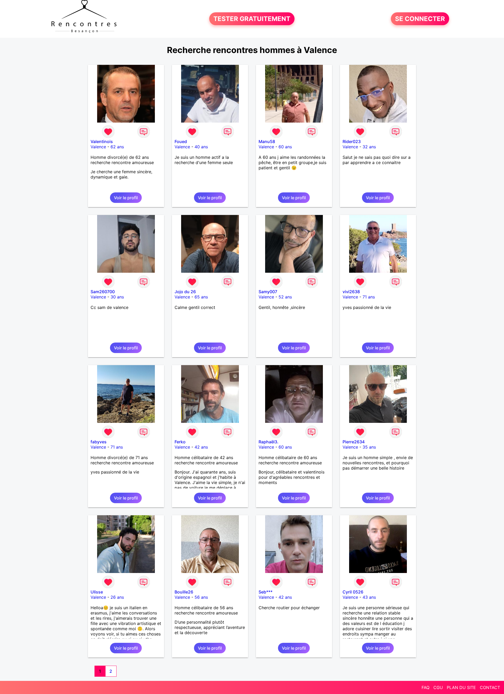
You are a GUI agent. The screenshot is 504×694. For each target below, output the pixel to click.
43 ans (369, 597)
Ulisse (97, 592)
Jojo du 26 (185, 291)
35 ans (369, 447)
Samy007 (268, 291)
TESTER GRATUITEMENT (251, 19)
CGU (438, 687)
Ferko (180, 441)
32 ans (369, 146)
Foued (181, 141)
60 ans (285, 146)
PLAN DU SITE (461, 687)
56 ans (201, 597)
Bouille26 (184, 592)
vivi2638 (351, 291)
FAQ (425, 687)
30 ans (117, 296)
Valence (98, 146)
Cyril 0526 (353, 592)
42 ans (201, 447)
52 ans (285, 296)
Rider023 (352, 141)
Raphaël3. (269, 441)
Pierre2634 (354, 441)
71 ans (369, 296)
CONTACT (490, 687)
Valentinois (102, 141)
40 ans (201, 146)
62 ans (117, 146)
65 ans (201, 296)
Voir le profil (126, 197)
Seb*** (265, 592)
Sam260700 (103, 291)
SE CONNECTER (420, 19)
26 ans (117, 597)
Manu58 (267, 141)
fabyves (99, 441)
